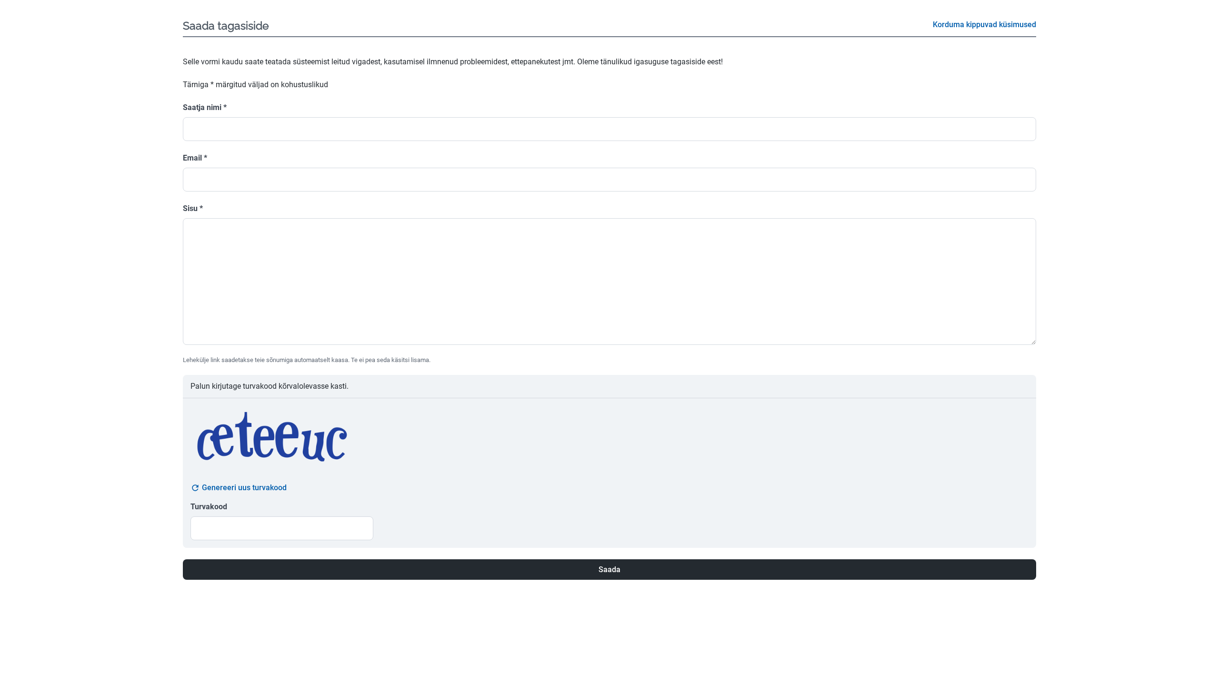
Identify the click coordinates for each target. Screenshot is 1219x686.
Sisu (193, 208)
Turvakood (208, 506)
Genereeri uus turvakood (244, 487)
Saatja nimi (205, 107)
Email (195, 157)
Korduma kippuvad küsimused (984, 24)
